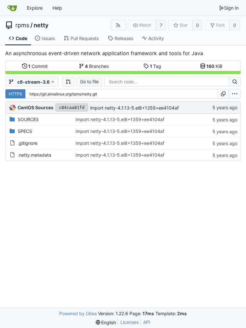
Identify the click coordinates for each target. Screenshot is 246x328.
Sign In (231, 8)
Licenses (129, 322)
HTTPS (15, 93)
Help (57, 8)
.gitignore (27, 143)
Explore (35, 8)
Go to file (89, 81)
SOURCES (28, 119)
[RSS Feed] (118, 25)
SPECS (25, 131)
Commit (38, 66)
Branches (97, 66)
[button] (68, 81)
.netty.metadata (34, 155)
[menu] (235, 94)
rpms (22, 25)
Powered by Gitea (78, 313)
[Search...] (235, 81)
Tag (155, 66)
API (146, 322)
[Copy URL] (223, 94)
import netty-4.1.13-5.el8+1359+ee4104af (134, 108)
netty (41, 25)
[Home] (12, 8)
